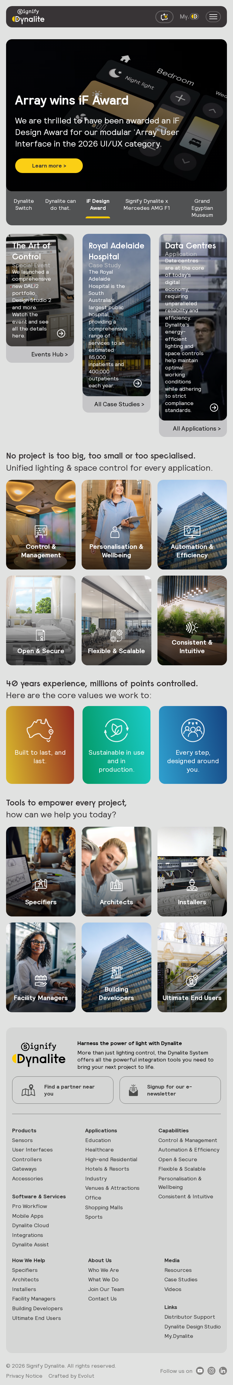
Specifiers (25, 1269)
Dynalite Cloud (30, 1225)
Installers (24, 1289)
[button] (49, 151)
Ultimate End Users (36, 1317)
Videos (172, 1289)
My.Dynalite (178, 1335)
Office (93, 1197)
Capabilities (173, 1130)
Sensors (22, 1140)
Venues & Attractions (112, 1187)
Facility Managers (34, 1298)
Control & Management (187, 1140)
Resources (178, 1269)
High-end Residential (111, 1159)
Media (172, 1260)
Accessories (27, 1178)
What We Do (103, 1279)
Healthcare (99, 1149)
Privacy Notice (24, 1375)
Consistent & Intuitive (185, 1196)
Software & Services (39, 1196)
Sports (94, 1216)
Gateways (24, 1168)
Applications (101, 1130)
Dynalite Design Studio (192, 1326)
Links (170, 1307)
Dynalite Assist (30, 1244)
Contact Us (102, 1298)
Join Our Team (106, 1289)
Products (24, 1130)
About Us (100, 1260)
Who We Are (103, 1269)
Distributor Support (189, 1316)
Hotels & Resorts (107, 1168)
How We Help (28, 1260)
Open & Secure (177, 1159)
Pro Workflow (29, 1206)
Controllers (27, 1159)
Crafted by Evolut (71, 1375)
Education (98, 1140)
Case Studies (181, 1279)
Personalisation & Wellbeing (180, 1182)
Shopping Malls (104, 1207)
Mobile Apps (27, 1215)
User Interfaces (32, 1149)
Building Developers (37, 1308)
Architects (25, 1279)
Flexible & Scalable (182, 1168)
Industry (96, 1178)
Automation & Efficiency (188, 1149)
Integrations (27, 1234)
